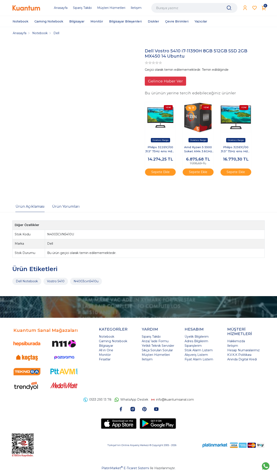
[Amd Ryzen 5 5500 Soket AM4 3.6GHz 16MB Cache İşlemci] (198, 117)
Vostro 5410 (55, 281)
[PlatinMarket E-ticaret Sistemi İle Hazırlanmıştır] (215, 445)
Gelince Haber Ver (165, 81)
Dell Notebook (27, 281)
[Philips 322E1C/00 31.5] (160, 117)
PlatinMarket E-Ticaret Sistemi (125, 468)
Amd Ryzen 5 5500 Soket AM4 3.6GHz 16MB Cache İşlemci (198, 149)
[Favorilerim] (254, 8)
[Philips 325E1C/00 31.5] (236, 117)
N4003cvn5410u (86, 281)
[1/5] (146, 62)
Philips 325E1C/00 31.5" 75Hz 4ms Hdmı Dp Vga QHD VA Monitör (236, 149)
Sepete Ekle (160, 172)
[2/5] (148, 62)
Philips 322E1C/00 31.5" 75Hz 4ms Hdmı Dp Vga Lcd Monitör (160, 149)
